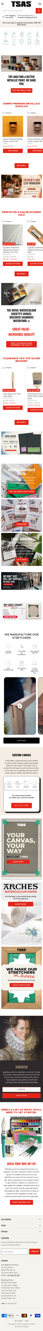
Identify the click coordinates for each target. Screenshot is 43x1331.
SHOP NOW (21, 740)
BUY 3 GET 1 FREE (21, 805)
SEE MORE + (21, 165)
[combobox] (18, 10)
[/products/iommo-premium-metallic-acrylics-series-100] (13, 126)
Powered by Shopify (21, 1327)
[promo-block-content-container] (21, 850)
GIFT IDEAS (18, 1321)
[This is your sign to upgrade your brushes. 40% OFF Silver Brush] (21, 24)
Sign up (34, 1251)
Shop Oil (21, 1089)
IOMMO (5, 144)
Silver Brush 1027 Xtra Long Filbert (12, 395)
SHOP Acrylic (21, 1095)
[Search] (39, 10)
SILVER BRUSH (8, 398)
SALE (27, 1321)
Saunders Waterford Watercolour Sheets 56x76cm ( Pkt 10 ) (11, 249)
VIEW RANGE (13, 151)
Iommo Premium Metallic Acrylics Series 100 (13, 140)
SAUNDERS (7, 254)
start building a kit (21, 1202)
